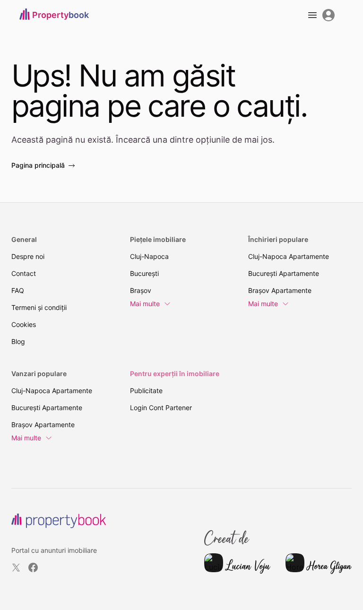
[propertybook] (58, 521)
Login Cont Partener (161, 408)
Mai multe (145, 304)
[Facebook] (33, 567)
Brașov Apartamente (279, 290)
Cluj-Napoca (149, 256)
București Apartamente (283, 273)
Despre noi (27, 256)
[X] (16, 567)
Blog (18, 341)
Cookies (23, 324)
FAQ (17, 290)
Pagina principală (38, 165)
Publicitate (146, 391)
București (144, 273)
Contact (23, 273)
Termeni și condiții (39, 307)
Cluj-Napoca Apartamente (288, 256)
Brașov (140, 290)
